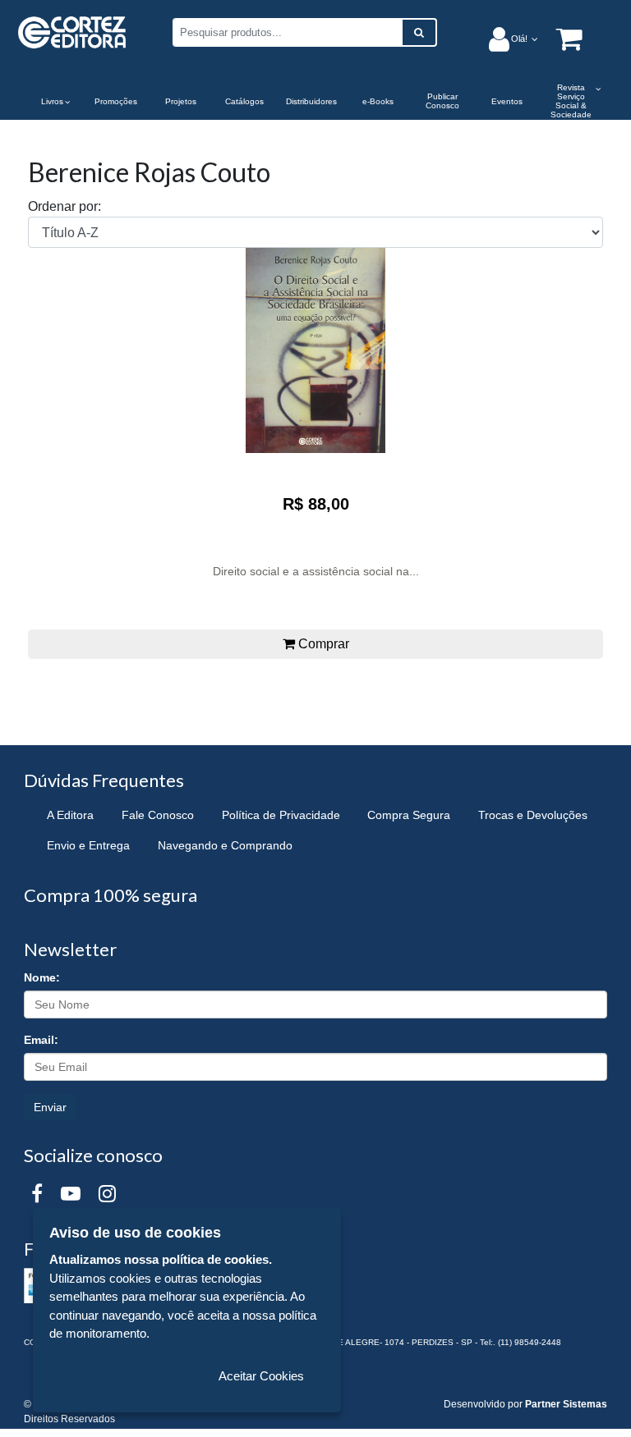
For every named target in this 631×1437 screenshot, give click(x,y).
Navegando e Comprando (225, 845)
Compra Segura (408, 814)
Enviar (50, 1107)
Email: (41, 1039)
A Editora (70, 814)
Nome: (42, 977)
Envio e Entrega (88, 845)
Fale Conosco (158, 814)
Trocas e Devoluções (532, 814)
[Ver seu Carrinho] (560, 38)
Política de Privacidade (281, 814)
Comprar (322, 644)
